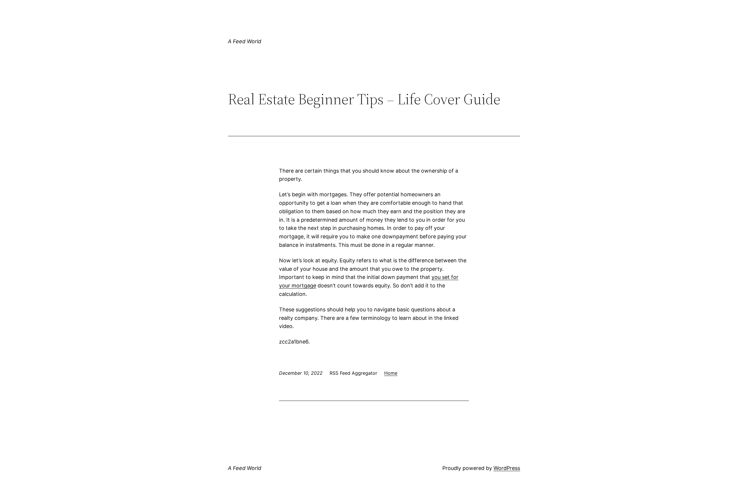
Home (390, 373)
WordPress (507, 468)
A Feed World (244, 41)
